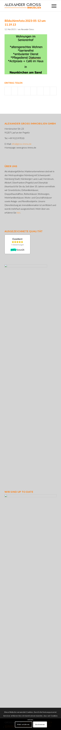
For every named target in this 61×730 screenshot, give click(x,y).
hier (18, 212)
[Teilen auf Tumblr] (34, 91)
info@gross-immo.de (21, 143)
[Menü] (52, 5)
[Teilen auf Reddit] (47, 91)
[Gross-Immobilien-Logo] (25, 5)
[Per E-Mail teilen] (53, 91)
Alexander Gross (27, 29)
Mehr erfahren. (23, 724)
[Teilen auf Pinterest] (21, 91)
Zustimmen (40, 724)
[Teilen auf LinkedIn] (27, 91)
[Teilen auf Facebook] (8, 91)
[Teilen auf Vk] (40, 91)
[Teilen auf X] (14, 91)
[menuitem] (52, 5)
